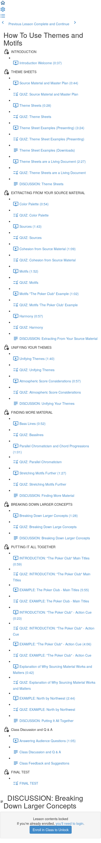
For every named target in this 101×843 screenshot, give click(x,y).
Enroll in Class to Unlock (51, 829)
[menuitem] (3, 10)
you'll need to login (69, 823)
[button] (3, 4)
